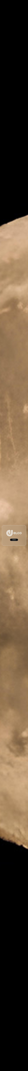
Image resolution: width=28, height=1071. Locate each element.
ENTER (14, 539)
